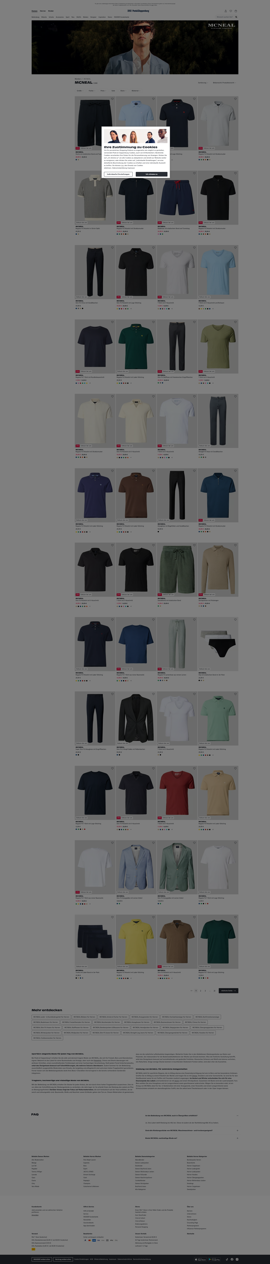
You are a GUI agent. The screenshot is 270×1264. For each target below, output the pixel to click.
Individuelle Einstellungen (118, 174)
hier (122, 165)
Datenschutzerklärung (119, 168)
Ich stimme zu (151, 174)
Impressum (131, 168)
